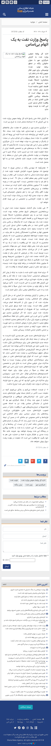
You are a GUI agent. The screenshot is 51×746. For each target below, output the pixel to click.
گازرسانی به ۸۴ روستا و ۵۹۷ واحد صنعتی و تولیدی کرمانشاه (26, 680)
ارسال (7, 566)
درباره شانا (10, 719)
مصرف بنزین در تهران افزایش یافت (34, 634)
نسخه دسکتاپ (25, 707)
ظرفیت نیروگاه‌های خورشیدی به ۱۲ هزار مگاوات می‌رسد (27, 692)
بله (7, 2)
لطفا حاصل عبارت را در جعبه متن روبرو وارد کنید (30, 556)
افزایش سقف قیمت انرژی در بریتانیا (34, 651)
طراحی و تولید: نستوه (24, 743)
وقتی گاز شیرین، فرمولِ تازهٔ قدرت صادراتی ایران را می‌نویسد (26, 658)
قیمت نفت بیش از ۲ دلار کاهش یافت (33, 683)
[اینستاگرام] (27, 728)
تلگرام (11, 2)
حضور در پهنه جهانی (39, 607)
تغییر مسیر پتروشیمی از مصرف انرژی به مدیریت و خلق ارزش (26, 673)
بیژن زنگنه (18, 484)
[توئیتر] (15, 728)
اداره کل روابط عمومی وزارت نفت (33, 480)
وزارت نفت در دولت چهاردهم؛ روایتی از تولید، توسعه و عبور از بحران (24, 626)
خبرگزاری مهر (40, 484)
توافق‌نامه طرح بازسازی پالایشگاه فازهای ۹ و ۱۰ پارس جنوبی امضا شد (24, 688)
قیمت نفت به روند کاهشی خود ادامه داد (32, 603)
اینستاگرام (15, 2)
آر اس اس (10, 722)
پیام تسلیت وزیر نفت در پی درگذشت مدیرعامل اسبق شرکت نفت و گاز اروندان (24, 621)
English (46, 2)
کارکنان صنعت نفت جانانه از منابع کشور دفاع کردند (29, 597)
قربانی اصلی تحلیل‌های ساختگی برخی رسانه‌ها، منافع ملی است (24, 510)
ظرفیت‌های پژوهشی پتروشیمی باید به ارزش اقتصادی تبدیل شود (25, 655)
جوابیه (32, 22)
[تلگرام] (23, 728)
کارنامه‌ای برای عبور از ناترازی (36, 617)
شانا (25, 10)
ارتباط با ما (30, 722)
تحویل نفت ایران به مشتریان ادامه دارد (33, 600)
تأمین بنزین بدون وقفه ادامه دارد (35, 637)
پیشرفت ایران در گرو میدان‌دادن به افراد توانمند (30, 666)
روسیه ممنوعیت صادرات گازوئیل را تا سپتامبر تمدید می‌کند (27, 670)
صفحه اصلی (42, 22)
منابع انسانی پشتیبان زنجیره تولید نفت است (31, 593)
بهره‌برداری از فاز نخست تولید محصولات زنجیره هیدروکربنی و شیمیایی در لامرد (26, 662)
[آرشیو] (36, 728)
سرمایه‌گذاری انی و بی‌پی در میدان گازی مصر (31, 644)
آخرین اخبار (42, 585)
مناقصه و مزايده (23, 719)
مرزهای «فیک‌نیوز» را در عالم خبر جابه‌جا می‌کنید (28, 502)
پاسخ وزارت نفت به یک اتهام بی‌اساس (29, 42)
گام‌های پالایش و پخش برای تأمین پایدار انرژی (30, 614)
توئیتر (3, 2)
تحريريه (40, 722)
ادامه (4, 584)
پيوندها (20, 722)
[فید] (31, 728)
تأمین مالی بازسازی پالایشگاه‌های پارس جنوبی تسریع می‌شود (26, 610)
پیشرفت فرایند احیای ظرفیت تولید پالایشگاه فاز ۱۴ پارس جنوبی (25, 695)
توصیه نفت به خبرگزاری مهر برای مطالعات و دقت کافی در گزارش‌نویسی (26, 506)
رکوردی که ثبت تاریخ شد (37, 648)
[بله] (19, 728)
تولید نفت (14, 480)
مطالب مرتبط (40, 497)
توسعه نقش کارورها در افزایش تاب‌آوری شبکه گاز (30, 677)
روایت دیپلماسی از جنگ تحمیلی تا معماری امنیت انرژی (28, 590)
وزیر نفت (29, 484)
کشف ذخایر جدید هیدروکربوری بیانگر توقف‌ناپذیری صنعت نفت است (25, 630)
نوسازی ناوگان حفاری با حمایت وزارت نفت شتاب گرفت (28, 641)
